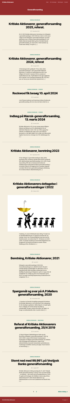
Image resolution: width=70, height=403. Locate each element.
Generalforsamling (35, 19)
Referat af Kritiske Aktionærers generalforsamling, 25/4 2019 (35, 325)
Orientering (41, 320)
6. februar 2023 (36, 191)
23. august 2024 (35, 65)
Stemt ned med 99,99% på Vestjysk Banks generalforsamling (35, 362)
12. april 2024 (35, 97)
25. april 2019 (35, 331)
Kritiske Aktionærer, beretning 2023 (35, 151)
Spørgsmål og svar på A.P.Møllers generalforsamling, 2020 (35, 292)
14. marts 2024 (36, 123)
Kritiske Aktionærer (8, 2)
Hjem (47, 2)
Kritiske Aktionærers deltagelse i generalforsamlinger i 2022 (35, 185)
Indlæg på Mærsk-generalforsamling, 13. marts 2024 (35, 117)
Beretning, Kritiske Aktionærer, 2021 (35, 258)
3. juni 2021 (35, 262)
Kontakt (66, 2)
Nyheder (40, 89)
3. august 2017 (36, 367)
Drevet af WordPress (21, 399)
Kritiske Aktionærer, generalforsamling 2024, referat (35, 60)
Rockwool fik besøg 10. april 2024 (35, 93)
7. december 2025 (35, 31)
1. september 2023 (36, 154)
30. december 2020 (36, 298)
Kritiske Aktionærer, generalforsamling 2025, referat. (35, 25)
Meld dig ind (60, 2)
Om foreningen (53, 2)
